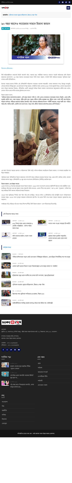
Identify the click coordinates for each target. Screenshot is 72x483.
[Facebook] (59, 2)
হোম (39, 363)
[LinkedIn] (69, 2)
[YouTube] (62, 2)
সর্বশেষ (40, 368)
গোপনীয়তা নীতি (42, 376)
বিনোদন (4, 419)
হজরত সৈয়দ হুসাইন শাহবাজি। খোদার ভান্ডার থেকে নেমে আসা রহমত (57, 238)
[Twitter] (66, 2)
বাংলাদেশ (14, 254)
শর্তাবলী (40, 381)
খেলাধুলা (4, 423)
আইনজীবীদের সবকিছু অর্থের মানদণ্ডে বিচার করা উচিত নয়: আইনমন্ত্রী (32, 303)
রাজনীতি (4, 410)
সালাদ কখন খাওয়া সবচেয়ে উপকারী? (59, 223)
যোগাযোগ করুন (42, 385)
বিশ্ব (13, 291)
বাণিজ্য (4, 415)
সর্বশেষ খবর (7, 247)
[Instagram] (7, 350)
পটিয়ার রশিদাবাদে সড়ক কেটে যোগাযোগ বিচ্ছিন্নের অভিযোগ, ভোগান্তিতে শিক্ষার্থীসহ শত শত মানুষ (41, 257)
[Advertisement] (36, 459)
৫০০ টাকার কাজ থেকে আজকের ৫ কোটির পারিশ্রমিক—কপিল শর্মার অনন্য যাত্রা (22, 225)
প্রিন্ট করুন (6, 28)
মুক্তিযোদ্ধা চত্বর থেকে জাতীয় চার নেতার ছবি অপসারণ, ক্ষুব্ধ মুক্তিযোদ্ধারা (33, 275)
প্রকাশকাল (14, 220)
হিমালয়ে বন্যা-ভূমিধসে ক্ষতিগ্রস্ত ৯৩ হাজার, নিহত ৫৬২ (23, 17)
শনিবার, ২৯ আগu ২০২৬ (7, 2)
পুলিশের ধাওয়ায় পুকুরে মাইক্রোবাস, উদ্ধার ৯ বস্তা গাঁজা (23, 15)
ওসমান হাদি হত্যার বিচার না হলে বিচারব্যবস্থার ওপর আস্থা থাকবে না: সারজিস (34, 266)
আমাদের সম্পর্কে (43, 372)
